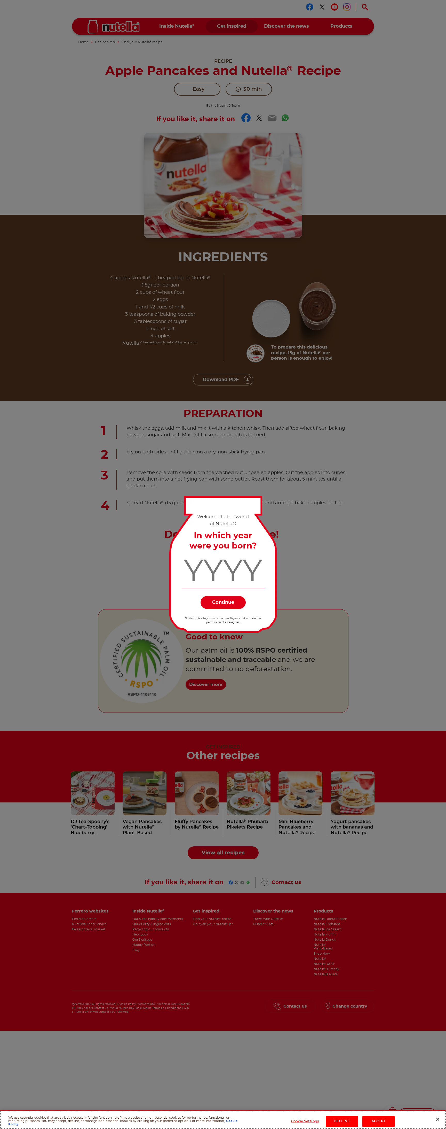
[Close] (437, 1119)
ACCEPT (378, 1121)
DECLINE (342, 1121)
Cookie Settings (305, 1121)
